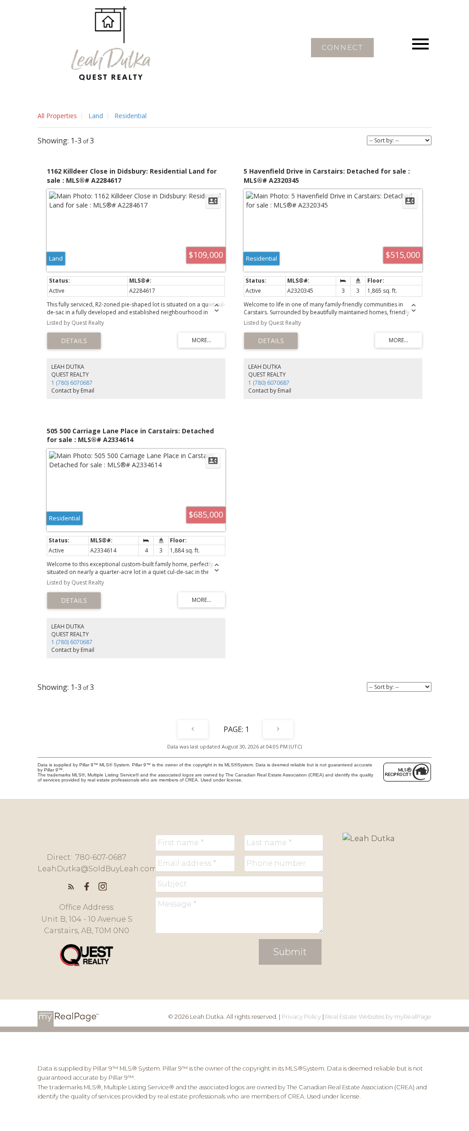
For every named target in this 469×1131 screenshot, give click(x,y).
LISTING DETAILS (74, 341)
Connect (342, 48)
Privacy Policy (301, 1016)
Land (95, 115)
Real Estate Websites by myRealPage (378, 1016)
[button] (342, 48)
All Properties (57, 115)
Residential (131, 115)
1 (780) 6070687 (72, 383)
